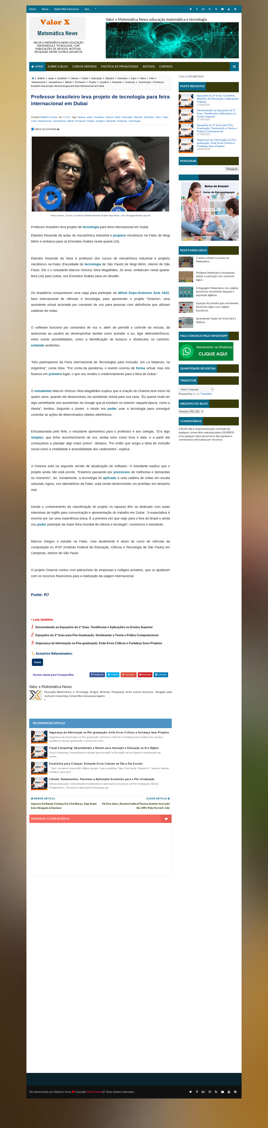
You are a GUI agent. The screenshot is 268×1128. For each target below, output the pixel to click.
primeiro (55, 374)
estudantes (43, 391)
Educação (97, 78)
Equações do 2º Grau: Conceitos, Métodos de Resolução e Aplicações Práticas (218, 98)
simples (37, 437)
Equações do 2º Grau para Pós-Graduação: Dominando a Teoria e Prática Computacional (96, 635)
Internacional (38, 82)
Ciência (74, 78)
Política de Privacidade (119, 66)
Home (32, 9)
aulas (51, 78)
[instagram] (209, 9)
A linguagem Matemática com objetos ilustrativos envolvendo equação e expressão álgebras (217, 292)
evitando (37, 345)
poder (112, 408)
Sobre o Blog (58, 66)
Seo (87, 9)
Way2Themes (94, 1092)
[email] (222, 9)
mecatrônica (55, 82)
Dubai (85, 78)
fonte (37, 662)
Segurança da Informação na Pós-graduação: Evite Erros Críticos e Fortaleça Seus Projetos (98, 643)
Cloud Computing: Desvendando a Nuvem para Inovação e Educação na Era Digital (104, 748)
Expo (133, 78)
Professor (80, 82)
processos (122, 472)
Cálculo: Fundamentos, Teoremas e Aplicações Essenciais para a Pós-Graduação (102, 779)
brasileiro (62, 78)
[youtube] (229, 9)
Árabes (41, 78)
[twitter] (190, 9)
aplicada (109, 478)
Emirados (123, 78)
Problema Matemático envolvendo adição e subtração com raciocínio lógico (215, 276)
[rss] (216, 9)
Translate (206, 393)
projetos (104, 82)
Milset (68, 82)
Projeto (92, 82)
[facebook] (197, 9)
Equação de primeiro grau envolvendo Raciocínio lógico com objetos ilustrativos (217, 307)
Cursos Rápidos (84, 66)
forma (140, 368)
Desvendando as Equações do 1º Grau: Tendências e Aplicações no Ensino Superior (94, 627)
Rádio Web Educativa (66, 9)
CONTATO (166, 66)
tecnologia (91, 227)
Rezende (117, 82)
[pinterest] (235, 9)
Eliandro (110, 78)
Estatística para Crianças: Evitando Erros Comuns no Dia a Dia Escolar (96, 763)
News (45, 9)
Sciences (130, 82)
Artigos (149, 66)
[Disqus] (100, 921)
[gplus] (203, 9)
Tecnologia (144, 82)
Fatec (143, 78)
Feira (151, 78)
